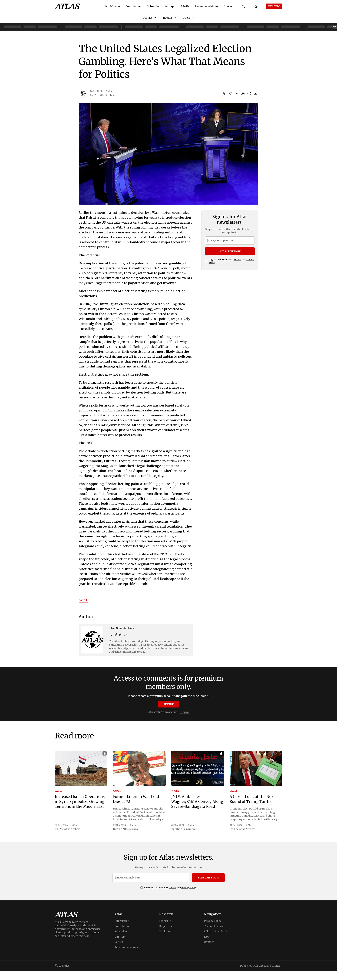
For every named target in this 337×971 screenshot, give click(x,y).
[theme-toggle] (256, 6)
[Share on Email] (255, 93)
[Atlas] (67, 6)
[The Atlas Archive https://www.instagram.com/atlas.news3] (120, 635)
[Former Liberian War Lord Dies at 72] (139, 768)
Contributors (133, 6)
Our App (170, 6)
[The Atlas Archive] (83, 93)
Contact (228, 6)
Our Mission (112, 6)
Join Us (185, 6)
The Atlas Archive (104, 95)
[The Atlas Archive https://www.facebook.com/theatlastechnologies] (115, 635)
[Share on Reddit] (243, 93)
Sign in (184, 712)
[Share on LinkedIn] (236, 93)
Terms (237, 259)
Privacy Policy (188, 887)
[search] (243, 6)
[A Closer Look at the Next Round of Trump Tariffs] (256, 768)
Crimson (277, 965)
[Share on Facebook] (230, 93)
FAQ (206, 936)
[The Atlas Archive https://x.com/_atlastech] (111, 635)
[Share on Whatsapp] (249, 93)
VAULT (83, 600)
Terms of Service (214, 926)
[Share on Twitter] (224, 93)
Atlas (67, 965)
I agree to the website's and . (231, 261)
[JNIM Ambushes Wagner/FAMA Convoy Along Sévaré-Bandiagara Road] (197, 768)
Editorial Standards (215, 931)
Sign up (168, 704)
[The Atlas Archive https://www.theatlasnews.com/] (125, 635)
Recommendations (206, 6)
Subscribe (153, 6)
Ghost (262, 965)
